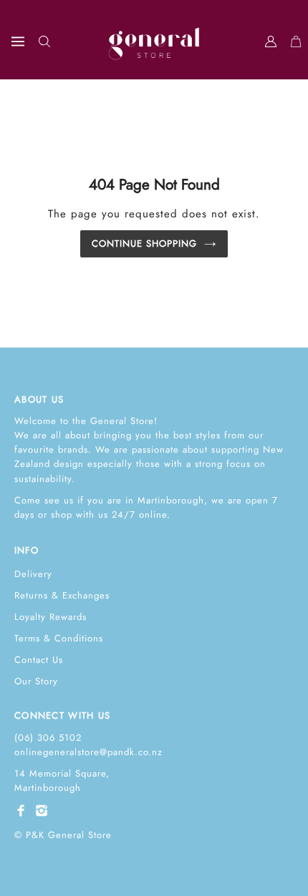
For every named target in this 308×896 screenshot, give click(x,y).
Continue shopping (145, 243)
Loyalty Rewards (50, 617)
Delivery (33, 574)
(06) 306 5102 (48, 737)
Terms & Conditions (58, 638)
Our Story (36, 681)
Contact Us (38, 659)
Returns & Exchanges (62, 595)
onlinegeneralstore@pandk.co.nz (88, 752)
